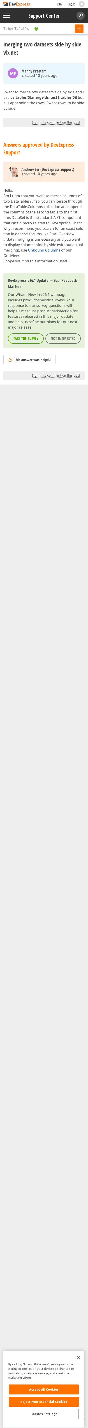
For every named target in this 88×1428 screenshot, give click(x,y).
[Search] (80, 16)
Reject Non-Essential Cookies (43, 1402)
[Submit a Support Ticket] (79, 28)
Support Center (44, 15)
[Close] (79, 1358)
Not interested (63, 338)
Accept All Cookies (44, 1389)
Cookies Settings (44, 1414)
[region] (43, 1389)
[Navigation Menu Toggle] (7, 15)
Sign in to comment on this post (56, 122)
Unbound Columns (44, 250)
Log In (71, 4)
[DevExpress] (17, 4)
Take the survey (25, 338)
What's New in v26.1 (33, 294)
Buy (59, 4)
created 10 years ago (40, 75)
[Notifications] (82, 4)
